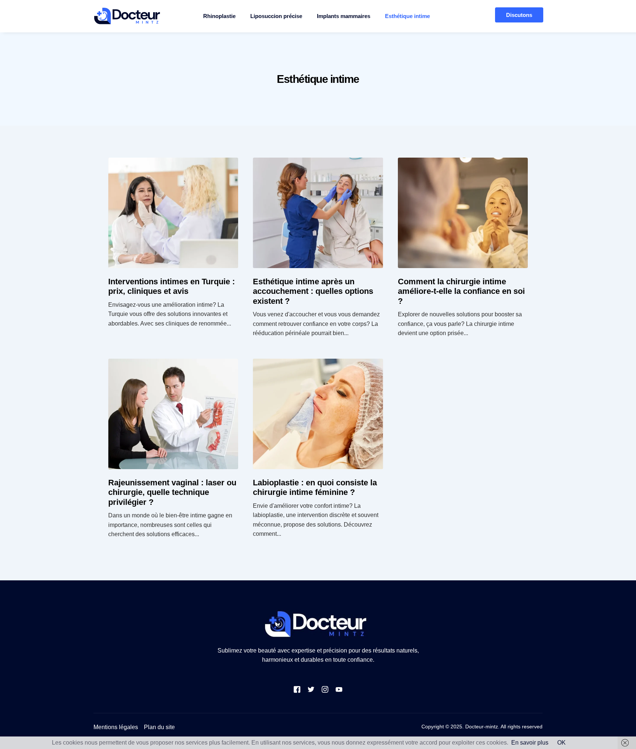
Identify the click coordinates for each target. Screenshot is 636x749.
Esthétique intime (407, 16)
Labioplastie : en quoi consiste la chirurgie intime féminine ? (315, 487)
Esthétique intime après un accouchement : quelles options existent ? (313, 291)
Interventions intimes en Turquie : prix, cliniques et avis (171, 286)
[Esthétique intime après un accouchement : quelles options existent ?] (318, 213)
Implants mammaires (343, 16)
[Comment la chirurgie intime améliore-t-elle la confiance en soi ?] (463, 213)
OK (561, 742)
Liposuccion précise (276, 16)
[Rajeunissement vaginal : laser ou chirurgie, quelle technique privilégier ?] (173, 414)
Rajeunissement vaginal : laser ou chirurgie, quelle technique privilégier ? (172, 492)
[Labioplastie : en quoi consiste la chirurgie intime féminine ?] (318, 414)
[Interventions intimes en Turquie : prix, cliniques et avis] (173, 213)
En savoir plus (529, 742)
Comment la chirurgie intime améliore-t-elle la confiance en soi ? (461, 291)
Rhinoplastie (219, 16)
